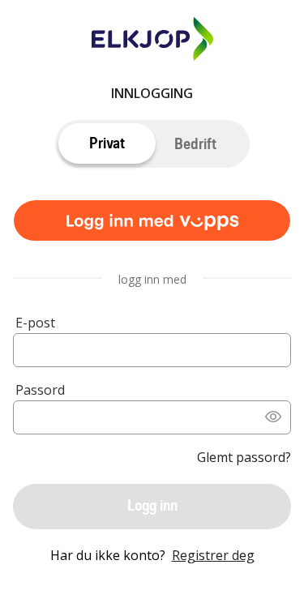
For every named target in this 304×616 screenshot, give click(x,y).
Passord (40, 390)
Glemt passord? (244, 457)
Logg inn (152, 505)
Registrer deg (213, 555)
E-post (35, 323)
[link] (152, 223)
